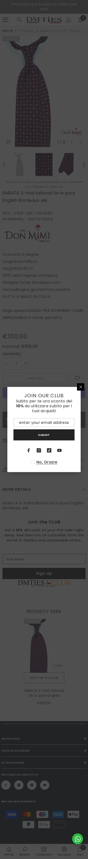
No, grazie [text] (46, 462)
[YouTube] (59, 450)
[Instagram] (39, 450)
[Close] (80, 387)
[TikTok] (49, 450)
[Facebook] (28, 450)
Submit (44, 435)
